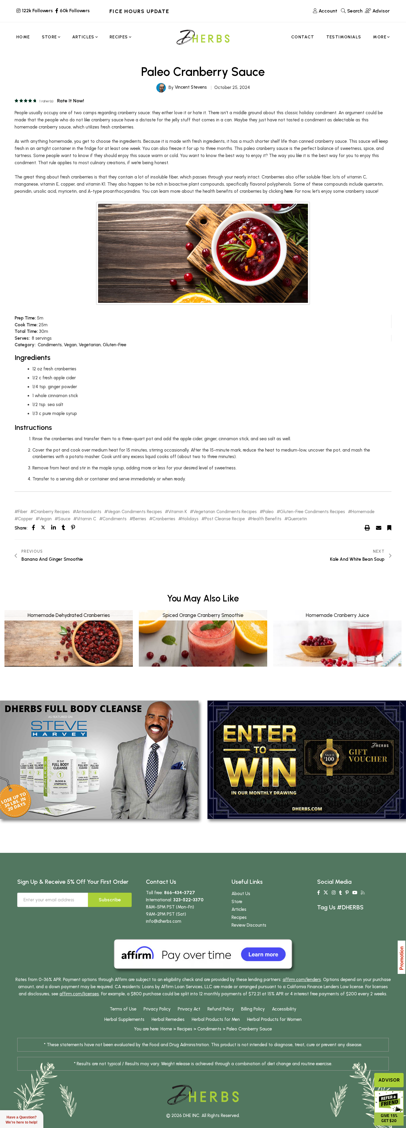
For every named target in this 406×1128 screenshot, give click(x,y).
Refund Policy (220, 1009)
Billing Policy (253, 1009)
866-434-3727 (179, 892)
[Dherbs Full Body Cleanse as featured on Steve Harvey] (99, 759)
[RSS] (363, 892)
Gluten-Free (114, 344)
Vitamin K (177, 511)
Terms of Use (123, 1009)
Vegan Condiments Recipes (135, 511)
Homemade (362, 511)
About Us (241, 893)
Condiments (50, 344)
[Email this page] (378, 527)
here (288, 191)
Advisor (389, 1080)
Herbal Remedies (168, 1019)
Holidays (190, 518)
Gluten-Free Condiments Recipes (312, 511)
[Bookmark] (389, 527)
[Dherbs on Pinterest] (347, 892)
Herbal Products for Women (274, 1019)
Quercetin (297, 518)
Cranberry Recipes (52, 511)
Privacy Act (189, 1009)
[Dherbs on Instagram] (334, 892)
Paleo (268, 511)
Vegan (70, 344)
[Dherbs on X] (325, 892)
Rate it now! (70, 101)
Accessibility (284, 1009)
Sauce (64, 518)
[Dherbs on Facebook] (318, 892)
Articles (239, 909)
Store (237, 901)
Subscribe (110, 900)
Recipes (239, 917)
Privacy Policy (157, 1009)
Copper (25, 518)
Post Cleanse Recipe (225, 518)
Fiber (22, 511)
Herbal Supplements (124, 1019)
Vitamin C (86, 518)
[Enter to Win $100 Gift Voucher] (306, 759)
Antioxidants (88, 511)
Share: (21, 528)
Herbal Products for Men (216, 1019)
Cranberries (163, 518)
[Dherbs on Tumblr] (340, 892)
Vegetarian (90, 344)
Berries (139, 518)
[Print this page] (367, 527)
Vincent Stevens (191, 87)
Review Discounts (249, 925)
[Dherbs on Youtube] (354, 892)
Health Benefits (266, 518)
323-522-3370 (188, 900)
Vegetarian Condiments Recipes (225, 511)
